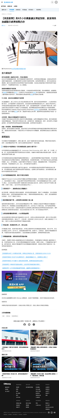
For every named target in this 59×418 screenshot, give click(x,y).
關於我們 (7, 387)
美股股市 (48, 389)
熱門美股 (3, 6)
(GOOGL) (36, 109)
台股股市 (48, 387)
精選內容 (9, 6)
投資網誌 (38, 387)
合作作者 (18, 397)
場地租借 (48, 409)
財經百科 (38, 393)
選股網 (27, 405)
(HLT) (15, 92)
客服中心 (48, 403)
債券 (47, 395)
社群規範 (20, 414)
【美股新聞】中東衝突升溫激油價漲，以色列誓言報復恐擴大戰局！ (21, 264)
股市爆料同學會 (29, 387)
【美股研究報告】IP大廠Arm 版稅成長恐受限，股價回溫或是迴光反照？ (23, 261)
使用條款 (10, 414)
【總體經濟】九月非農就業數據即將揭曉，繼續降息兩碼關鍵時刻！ (21, 268)
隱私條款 (5, 414)
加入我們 (7, 391)
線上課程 (18, 393)
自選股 (15, 6)
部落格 (6, 389)
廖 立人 (3, 25)
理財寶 (17, 387)
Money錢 (38, 389)
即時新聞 (9, 14)
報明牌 (27, 407)
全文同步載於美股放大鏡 (18, 68)
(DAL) (34, 92)
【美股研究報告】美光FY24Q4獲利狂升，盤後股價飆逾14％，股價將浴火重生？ (25, 257)
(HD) (31, 94)
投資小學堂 (38, 391)
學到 (37, 403)
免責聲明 (25, 414)
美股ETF (47, 393)
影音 (17, 395)
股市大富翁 (28, 403)
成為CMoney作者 (49, 407)
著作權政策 (15, 414)
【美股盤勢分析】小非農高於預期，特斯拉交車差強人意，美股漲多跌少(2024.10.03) (26, 253)
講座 (17, 391)
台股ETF (47, 391)
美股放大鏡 (38, 395)
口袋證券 (38, 397)
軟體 (17, 389)
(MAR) (5, 92)
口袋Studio (38, 405)
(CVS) (15, 111)
